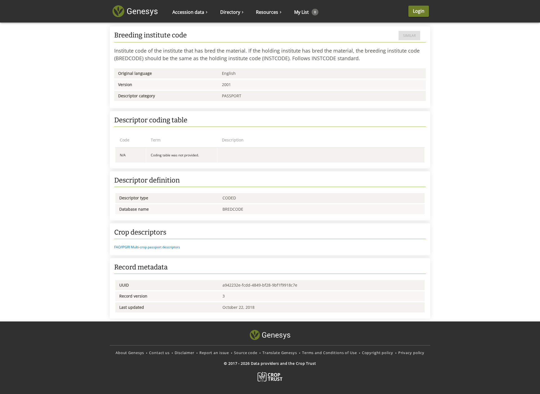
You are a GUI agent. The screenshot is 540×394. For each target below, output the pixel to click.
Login (418, 11)
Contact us (159, 352)
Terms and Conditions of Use (329, 352)
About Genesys (130, 352)
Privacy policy (411, 352)
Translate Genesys (279, 352)
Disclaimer (184, 352)
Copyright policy (377, 352)
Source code (245, 352)
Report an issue (214, 352)
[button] (270, 247)
